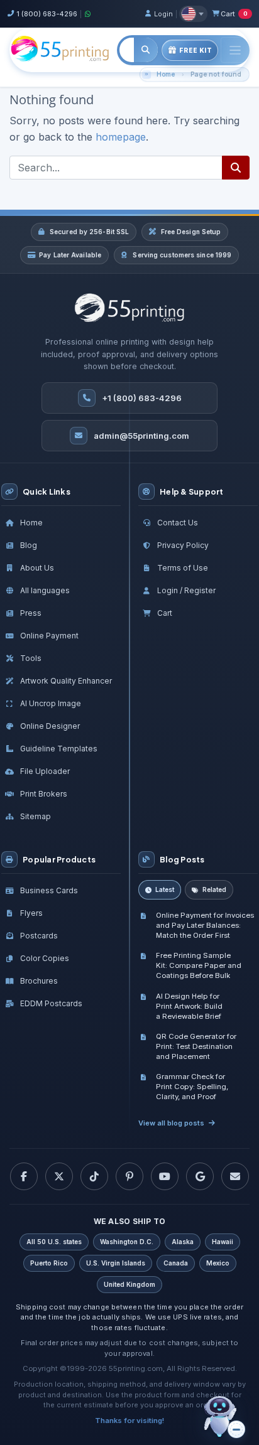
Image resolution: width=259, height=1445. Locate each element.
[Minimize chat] (236, 1429)
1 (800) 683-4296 (46, 13)
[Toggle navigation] (235, 50)
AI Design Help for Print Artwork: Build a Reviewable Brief (189, 1006)
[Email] (235, 1176)
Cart (234, 13)
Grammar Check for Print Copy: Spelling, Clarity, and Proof (192, 1086)
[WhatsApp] (88, 14)
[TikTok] (94, 1176)
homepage (121, 137)
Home (166, 74)
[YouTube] (165, 1176)
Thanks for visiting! (129, 1420)
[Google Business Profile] (200, 1176)
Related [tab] (214, 889)
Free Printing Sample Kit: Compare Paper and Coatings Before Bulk (198, 965)
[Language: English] (193, 14)
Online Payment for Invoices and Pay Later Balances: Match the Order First (205, 925)
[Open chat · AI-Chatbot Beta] (228, 1417)
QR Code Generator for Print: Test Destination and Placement (196, 1046)
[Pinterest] (129, 1176)
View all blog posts (171, 1123)
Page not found (215, 74)
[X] (59, 1176)
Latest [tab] (164, 889)
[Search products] (146, 50)
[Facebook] (24, 1176)
